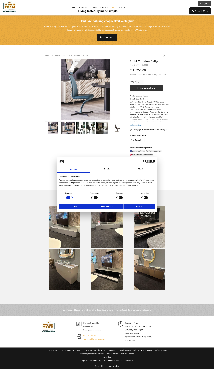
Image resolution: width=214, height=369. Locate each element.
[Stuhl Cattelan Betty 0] (53, 128)
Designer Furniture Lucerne (100, 354)
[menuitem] (164, 55)
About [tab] (140, 169)
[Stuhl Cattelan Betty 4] (102, 128)
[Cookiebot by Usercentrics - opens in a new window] (145, 161)
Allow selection (107, 206)
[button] (200, 10)
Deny (75, 206)
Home (72, 7)
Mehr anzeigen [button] (136, 125)
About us (82, 7)
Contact (122, 7)
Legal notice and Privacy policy (94, 360)
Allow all (139, 206)
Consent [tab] (73, 169)
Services (93, 7)
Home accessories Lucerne (121, 350)
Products (104, 7)
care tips (107, 357)
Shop (113, 7)
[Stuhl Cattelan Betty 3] (90, 128)
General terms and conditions (121, 360)
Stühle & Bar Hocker (71, 55)
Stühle (85, 55)
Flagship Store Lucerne (144, 350)
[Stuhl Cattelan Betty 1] (68, 128)
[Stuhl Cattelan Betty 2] (80, 128)
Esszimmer (56, 55)
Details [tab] (107, 169)
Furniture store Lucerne (57, 350)
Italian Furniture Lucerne (123, 354)
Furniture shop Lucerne (99, 350)
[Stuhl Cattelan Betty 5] (117, 128)
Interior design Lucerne (78, 350)
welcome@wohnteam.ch (94, 339)
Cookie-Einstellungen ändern (107, 366)
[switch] (94, 197)
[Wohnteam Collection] (19, 6)
